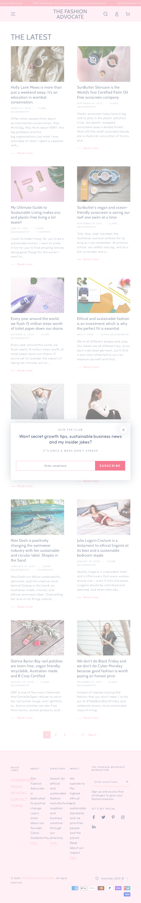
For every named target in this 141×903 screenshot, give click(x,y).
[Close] (123, 430)
